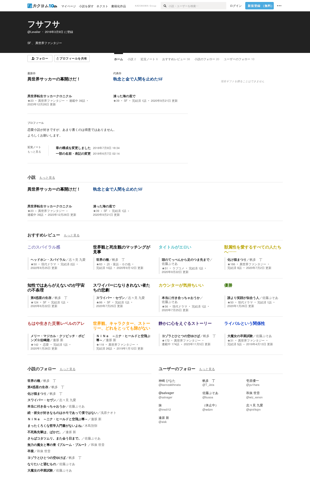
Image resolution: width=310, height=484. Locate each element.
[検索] (165, 5)
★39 (116, 100)
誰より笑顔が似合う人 (243, 297)
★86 (99, 302)
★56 (165, 306)
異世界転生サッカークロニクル (49, 96)
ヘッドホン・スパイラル (48, 259)
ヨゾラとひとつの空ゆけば (181, 335)
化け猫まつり (236, 259)
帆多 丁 (118, 259)
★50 (34, 264)
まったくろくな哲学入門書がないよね (54, 425)
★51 (165, 268)
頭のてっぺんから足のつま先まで (185, 259)
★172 (166, 340)
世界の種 (102, 259)
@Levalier (33, 32)
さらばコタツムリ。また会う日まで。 (54, 438)
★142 (34, 344)
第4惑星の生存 (41, 297)
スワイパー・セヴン (110, 297)
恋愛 (46, 345)
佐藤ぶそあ (170, 263)
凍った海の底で (124, 96)
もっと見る (34, 151)
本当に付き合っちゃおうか (181, 297)
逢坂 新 (58, 340)
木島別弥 (91, 425)
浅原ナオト (108, 412)
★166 (231, 264)
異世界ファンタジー (51, 101)
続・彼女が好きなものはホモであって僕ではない (62, 412)
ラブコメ (178, 268)
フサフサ (43, 23)
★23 (30, 100)
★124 (34, 302)
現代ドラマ (48, 264)
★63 (99, 264)
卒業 (30, 451)
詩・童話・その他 (118, 264)
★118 (100, 344)
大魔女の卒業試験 (240, 335)
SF (126, 101)
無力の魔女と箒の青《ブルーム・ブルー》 (57, 444)
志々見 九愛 (77, 259)
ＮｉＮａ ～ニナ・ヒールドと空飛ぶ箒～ (123, 337)
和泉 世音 (98, 444)
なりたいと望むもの (41, 464)
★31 (230, 340)
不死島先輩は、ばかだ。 (44, 431)
